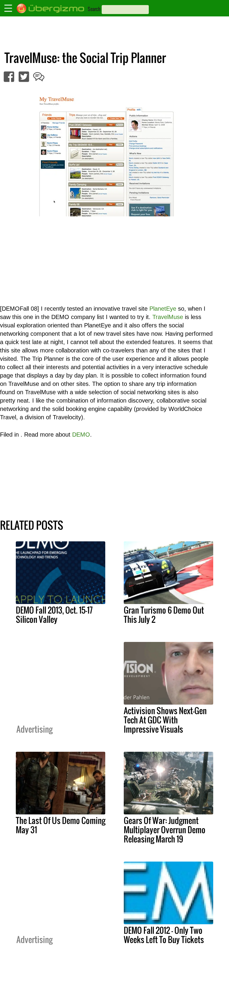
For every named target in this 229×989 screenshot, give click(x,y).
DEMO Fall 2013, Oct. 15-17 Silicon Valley (54, 614)
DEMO (81, 434)
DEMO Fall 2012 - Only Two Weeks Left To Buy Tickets (164, 934)
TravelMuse (167, 317)
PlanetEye (162, 308)
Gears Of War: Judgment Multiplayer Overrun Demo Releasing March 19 (164, 829)
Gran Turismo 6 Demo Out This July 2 (164, 614)
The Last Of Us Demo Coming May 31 (60, 825)
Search (94, 9)
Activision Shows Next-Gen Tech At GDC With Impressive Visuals (165, 720)
